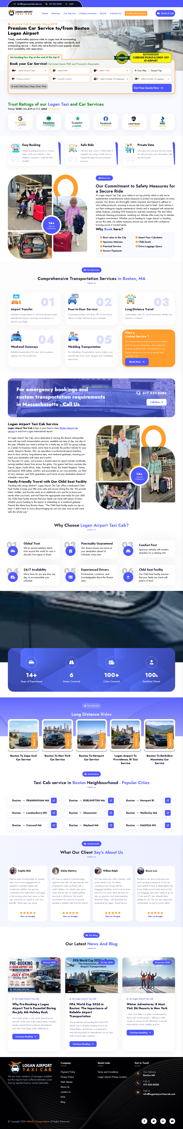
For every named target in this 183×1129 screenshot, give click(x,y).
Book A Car (167, 13)
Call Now (155, 402)
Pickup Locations (88, 13)
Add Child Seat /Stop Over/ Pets (28, 86)
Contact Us (115, 13)
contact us (65, 1092)
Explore (34, 742)
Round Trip (156, 70)
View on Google (27, 916)
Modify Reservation (136, 13)
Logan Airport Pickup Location (112, 1077)
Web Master (67, 1082)
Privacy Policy (67, 1077)
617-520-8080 (155, 392)
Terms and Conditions (108, 1072)
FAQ (63, 1097)
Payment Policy (68, 1072)
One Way (141, 70)
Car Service (70, 13)
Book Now (135, 361)
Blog (63, 1102)
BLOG (103, 13)
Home (45, 13)
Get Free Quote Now (146, 88)
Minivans (55, 13)
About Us (65, 1087)
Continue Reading (24, 1036)
